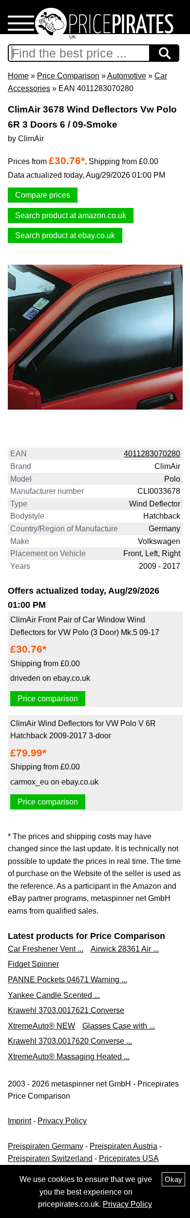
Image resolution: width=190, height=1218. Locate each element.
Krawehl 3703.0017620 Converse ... (70, 1041)
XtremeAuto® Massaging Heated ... (69, 1056)
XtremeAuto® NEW (41, 1026)
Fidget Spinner (33, 964)
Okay (173, 1179)
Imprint (19, 1121)
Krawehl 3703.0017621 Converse (66, 1010)
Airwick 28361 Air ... (125, 949)
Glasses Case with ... (118, 1026)
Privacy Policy (62, 1121)
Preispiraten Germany (45, 1146)
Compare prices (42, 195)
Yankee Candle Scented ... (54, 995)
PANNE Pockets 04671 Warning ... (67, 979)
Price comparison (48, 698)
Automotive (126, 76)
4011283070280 (152, 454)
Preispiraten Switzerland (50, 1158)
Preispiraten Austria (123, 1146)
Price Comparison (68, 76)
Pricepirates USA (129, 1158)
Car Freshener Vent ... (45, 949)
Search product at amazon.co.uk (70, 215)
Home (18, 76)
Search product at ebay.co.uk (65, 235)
